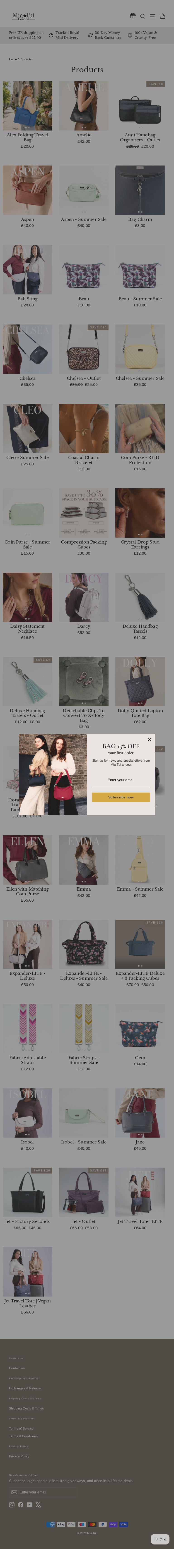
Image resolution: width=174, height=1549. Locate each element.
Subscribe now (121, 797)
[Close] (149, 739)
